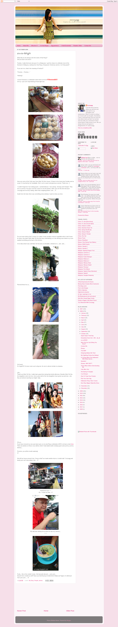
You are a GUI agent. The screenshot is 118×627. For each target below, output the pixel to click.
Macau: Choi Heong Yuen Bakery (87, 242)
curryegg (90, 105)
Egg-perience (55, 45)
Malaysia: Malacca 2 (83, 261)
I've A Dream (84, 374)
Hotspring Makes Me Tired (88, 353)
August (83, 329)
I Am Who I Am (85, 369)
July (82, 327)
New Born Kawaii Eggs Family (86, 298)
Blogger (69, 620)
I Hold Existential (66, 45)
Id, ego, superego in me (84, 294)
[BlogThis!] (48, 580)
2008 (81, 311)
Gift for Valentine (82, 290)
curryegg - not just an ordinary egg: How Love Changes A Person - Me (87, 181)
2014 (81, 402)
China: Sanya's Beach (84, 232)
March (83, 317)
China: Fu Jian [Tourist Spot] (86, 223)
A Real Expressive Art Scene (85, 281)
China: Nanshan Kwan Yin (85, 227)
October (83, 333)
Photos (83, 348)
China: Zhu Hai (82, 236)
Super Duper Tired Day (87, 335)
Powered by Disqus (83, 215)
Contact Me (87, 45)
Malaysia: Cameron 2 (84, 254)
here (72, 444)
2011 (81, 395)
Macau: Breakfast (83, 240)
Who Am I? (34, 45)
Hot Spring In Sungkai (87, 371)
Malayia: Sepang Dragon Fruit (86, 250)
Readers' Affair (77, 45)
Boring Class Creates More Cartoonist (88, 284)
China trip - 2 (80, 170)
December (84, 388)
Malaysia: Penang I (83, 267)
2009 (81, 391)
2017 (81, 407)
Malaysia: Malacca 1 (83, 258)
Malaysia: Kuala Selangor (85, 256)
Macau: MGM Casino (84, 244)
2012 (81, 398)
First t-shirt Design (83, 288)
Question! (83, 361)
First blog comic (82, 286)
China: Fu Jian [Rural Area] (85, 221)
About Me (26, 45)
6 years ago (85, 212)
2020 (81, 409)
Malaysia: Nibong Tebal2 (84, 265)
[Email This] (46, 580)
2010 (81, 393)
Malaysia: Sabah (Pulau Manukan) (87, 271)
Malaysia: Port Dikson (84, 269)
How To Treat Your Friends (88, 376)
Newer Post (21, 611)
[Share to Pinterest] (52, 580)
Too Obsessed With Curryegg (86, 302)
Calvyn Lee (84, 157)
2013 (81, 400)
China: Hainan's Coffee (84, 225)
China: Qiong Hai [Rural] (84, 229)
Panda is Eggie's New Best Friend (87, 300)
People (36, 580)
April (82, 320)
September (84, 331)
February (84, 315)
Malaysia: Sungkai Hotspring (86, 275)
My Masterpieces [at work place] (87, 296)
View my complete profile (85, 128)
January (83, 313)
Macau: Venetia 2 (83, 248)
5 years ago (86, 170)
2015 (81, 404)
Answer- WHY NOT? (86, 363)
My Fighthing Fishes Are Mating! (90, 355)
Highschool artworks (83, 292)
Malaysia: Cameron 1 (84, 252)
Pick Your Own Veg (86, 378)
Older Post (70, 611)
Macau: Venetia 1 (83, 246)
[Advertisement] (46, 596)
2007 (81, 309)
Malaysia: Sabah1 (83, 273)
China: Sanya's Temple (84, 234)
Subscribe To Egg (83, 145)
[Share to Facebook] (51, 580)
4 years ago (91, 161)
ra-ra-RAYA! (84, 340)
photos (41, 580)
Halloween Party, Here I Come (89, 380)
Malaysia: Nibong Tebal (84, 263)
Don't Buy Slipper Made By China (90, 383)
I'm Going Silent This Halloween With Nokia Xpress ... (89, 358)
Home (18, 45)
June (82, 324)
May (82, 322)
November (84, 386)
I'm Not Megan (44, 45)
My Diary (31, 580)
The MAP (83, 350)
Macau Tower (81, 238)
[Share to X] (49, 580)
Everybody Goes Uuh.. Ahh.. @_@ (90, 338)
